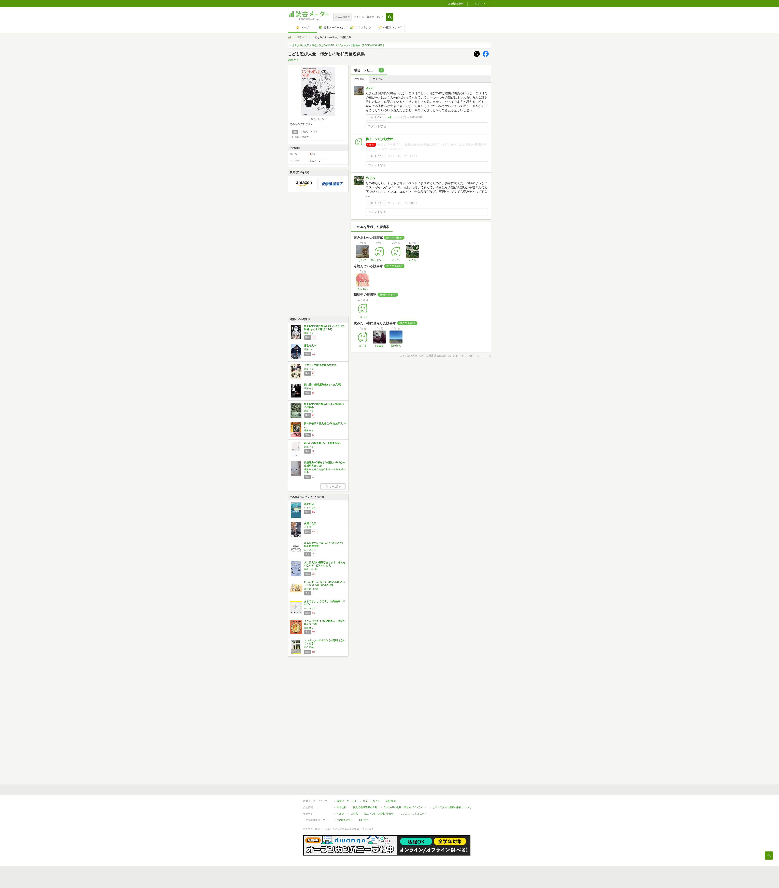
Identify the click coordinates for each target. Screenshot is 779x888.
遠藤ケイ (308, 349)
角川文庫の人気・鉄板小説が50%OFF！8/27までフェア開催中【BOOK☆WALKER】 (338, 45)
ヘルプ (340, 813)
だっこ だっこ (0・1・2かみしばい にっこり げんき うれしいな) (324, 583)
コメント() (399, 117)
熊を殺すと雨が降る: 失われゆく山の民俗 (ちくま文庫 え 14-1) (324, 328)
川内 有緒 (309, 647)
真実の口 (309, 503)
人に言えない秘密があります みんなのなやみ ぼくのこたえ (324, 564)
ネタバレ (378, 79)
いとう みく (310, 507)
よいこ (370, 88)
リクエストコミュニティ (413, 813)
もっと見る (335, 486)
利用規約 (391, 801)
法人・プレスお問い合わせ (379, 813)
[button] (389, 17)
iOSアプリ (365, 820)
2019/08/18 (416, 117)
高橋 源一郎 (310, 569)
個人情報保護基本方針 (365, 807)
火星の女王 (310, 523)
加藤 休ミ (309, 628)
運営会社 (341, 807)
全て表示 (360, 79)
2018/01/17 (411, 156)
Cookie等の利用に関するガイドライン (405, 807)
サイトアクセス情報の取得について (451, 807)
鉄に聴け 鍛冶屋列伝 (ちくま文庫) (322, 384)
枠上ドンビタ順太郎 (379, 139)
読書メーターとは (346, 801)
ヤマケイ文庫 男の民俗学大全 (320, 365)
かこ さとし (310, 550)
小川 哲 (307, 527)
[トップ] (289, 37)
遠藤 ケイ (302, 37)
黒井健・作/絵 (311, 589)
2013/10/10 (411, 203)
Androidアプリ (345, 820)
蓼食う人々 (310, 345)
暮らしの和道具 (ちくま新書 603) (322, 443)
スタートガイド (371, 801)
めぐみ (370, 177)
